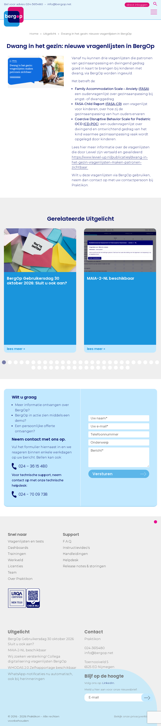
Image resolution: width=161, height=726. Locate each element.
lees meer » (16, 349)
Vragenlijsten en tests (26, 541)
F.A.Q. (67, 541)
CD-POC (91, 124)
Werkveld (15, 560)
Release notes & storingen (84, 566)
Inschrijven (147, 697)
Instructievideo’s (76, 548)
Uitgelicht (49, 33)
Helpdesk (70, 560)
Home (33, 33)
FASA (144, 89)
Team (12, 572)
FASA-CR (113, 104)
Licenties (15, 566)
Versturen (102, 474)
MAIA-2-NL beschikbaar (110, 278)
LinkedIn (108, 683)
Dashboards (18, 548)
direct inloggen (137, 4)
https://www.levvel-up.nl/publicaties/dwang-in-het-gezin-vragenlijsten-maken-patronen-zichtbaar (110, 162)
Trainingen (17, 554)
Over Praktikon (20, 579)
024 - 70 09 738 (33, 494)
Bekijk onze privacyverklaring (133, 716)
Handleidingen (75, 554)
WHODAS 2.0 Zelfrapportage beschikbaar (42, 668)
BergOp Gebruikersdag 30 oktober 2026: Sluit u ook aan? (37, 281)
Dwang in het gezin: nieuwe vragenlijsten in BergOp (96, 33)
